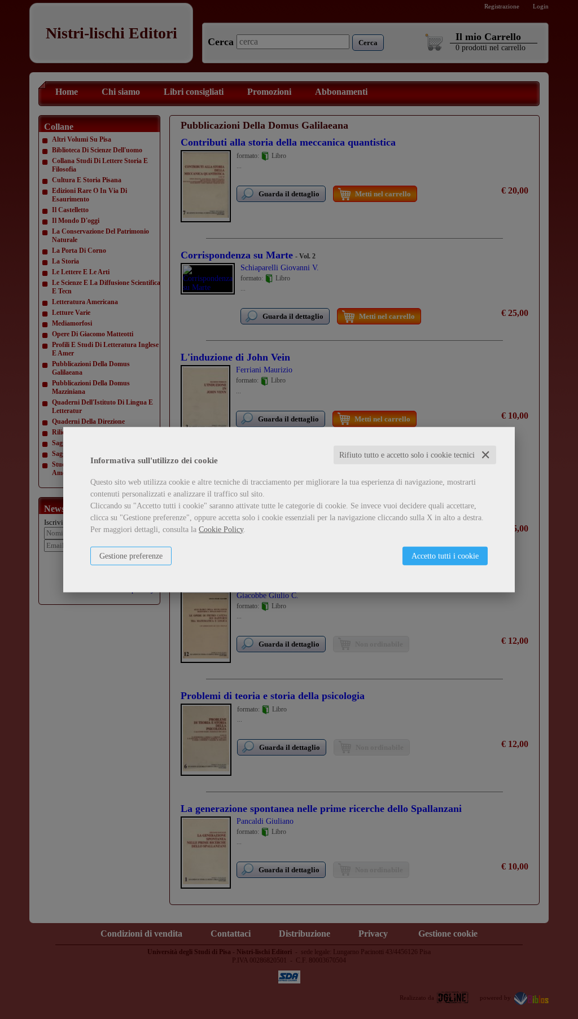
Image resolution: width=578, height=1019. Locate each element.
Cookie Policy (221, 529)
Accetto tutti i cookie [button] (445, 555)
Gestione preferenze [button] (131, 555)
